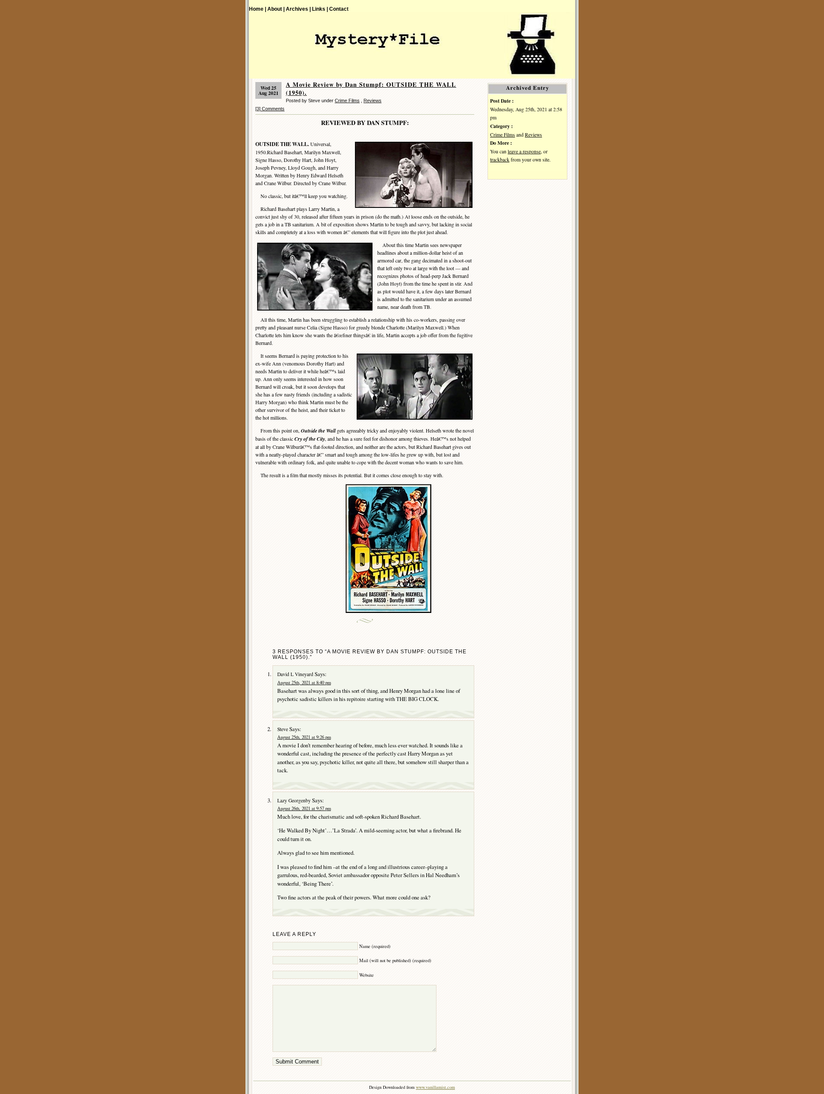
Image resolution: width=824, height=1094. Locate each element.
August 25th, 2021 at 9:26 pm (304, 737)
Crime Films (347, 100)
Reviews (373, 100)
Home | (257, 9)
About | (276, 9)
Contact (338, 9)
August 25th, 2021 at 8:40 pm (304, 683)
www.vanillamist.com (435, 1087)
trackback (499, 159)
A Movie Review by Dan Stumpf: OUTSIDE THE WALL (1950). (371, 88)
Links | (320, 9)
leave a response (524, 151)
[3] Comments (270, 108)
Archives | (298, 9)
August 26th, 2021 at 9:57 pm (304, 808)
